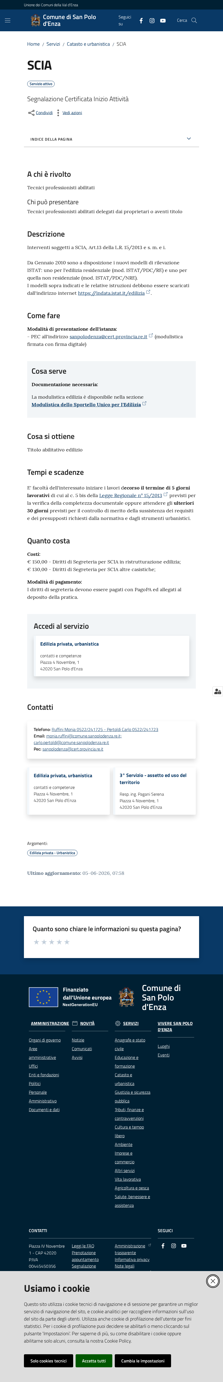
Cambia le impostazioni (143, 1361)
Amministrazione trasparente (130, 1249)
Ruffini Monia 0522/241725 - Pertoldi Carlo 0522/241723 (105, 729)
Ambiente (123, 1144)
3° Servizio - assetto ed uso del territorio (153, 779)
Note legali (124, 1266)
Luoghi (164, 1046)
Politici (35, 1083)
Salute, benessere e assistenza (132, 1201)
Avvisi (77, 1057)
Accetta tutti (94, 1361)
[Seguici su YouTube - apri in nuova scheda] (160, 20)
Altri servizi (125, 1170)
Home (33, 44)
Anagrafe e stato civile (130, 1044)
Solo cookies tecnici (48, 1361)
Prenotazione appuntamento (85, 1256)
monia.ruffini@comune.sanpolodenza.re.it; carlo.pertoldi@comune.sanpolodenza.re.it (78, 739)
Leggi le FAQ (83, 1245)
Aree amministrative (42, 1053)
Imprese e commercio (124, 1157)
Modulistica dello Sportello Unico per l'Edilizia (86, 404)
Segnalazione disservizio (84, 1269)
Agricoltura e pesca (132, 1188)
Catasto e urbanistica (88, 44)
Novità (87, 1023)
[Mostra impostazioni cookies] (217, 691)
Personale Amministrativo (43, 1096)
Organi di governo (45, 1040)
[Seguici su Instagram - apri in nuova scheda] (149, 20)
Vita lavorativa (128, 1179)
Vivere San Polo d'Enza (175, 1026)
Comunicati (82, 1048)
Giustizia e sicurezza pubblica (132, 1096)
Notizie (78, 1040)
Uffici (33, 1066)
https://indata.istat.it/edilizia (111, 293)
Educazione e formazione (126, 1061)
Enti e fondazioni (44, 1074)
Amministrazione (50, 1023)
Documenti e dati (44, 1109)
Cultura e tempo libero (129, 1131)
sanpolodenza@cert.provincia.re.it (108, 336)
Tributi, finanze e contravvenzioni (129, 1113)
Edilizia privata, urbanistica (69, 643)
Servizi (53, 44)
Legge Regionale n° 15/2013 (130, 495)
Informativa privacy (132, 1259)
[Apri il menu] (7, 20)
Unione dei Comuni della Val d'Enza (51, 5)
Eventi (163, 1055)
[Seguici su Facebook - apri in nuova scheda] (139, 20)
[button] (194, 20)
